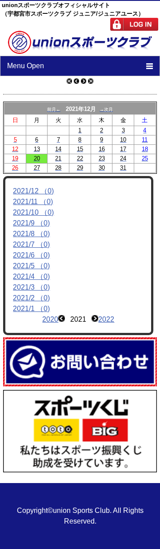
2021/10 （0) (33, 212)
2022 (106, 319)
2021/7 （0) (31, 244)
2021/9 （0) (31, 223)
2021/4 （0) (31, 276)
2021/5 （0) (31, 266)
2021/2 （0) (31, 298)
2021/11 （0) (33, 201)
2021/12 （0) (33, 191)
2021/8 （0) (31, 234)
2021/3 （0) (31, 287)
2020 (50, 319)
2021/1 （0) (31, 308)
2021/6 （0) (31, 255)
